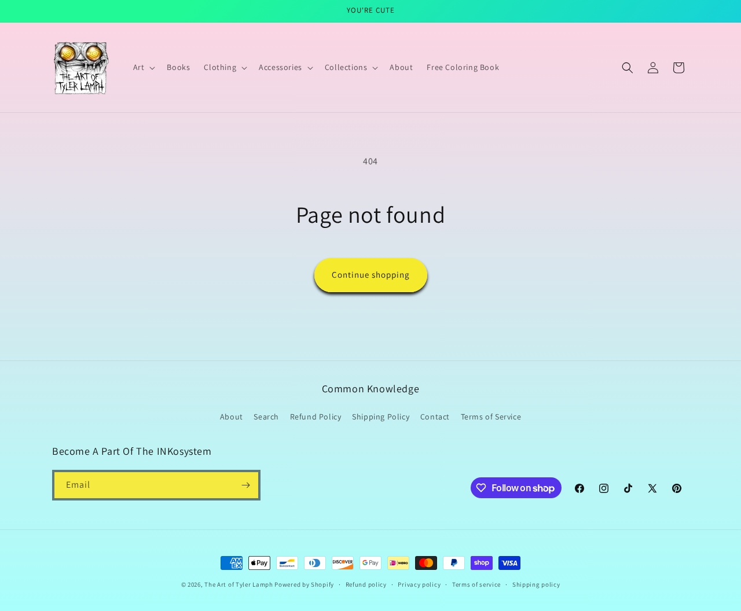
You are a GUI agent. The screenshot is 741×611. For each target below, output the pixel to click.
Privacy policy (419, 584)
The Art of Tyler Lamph (238, 584)
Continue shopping (371, 274)
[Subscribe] (245, 485)
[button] (143, 67)
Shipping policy (536, 584)
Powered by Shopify (304, 584)
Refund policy (366, 584)
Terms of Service (491, 416)
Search (266, 416)
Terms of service (476, 584)
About (231, 416)
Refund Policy (316, 416)
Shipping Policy (380, 416)
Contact (435, 416)
